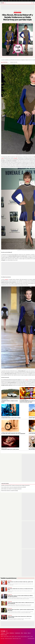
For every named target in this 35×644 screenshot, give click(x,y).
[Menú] (33, 2)
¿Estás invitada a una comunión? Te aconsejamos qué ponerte (11, 488)
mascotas (18, 636)
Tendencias (10, 587)
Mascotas (22, 0)
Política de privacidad (8, 638)
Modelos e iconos (4, 634)
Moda (9, 0)
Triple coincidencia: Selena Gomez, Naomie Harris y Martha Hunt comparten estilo (20, 617)
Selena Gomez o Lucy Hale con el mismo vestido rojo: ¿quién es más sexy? (20, 582)
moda (5, 636)
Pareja (19, 0)
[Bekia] (2, 0)
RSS (20, 638)
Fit (32, 0)
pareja (16, 636)
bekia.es (2, 636)
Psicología (28, 0)
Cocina (14, 0)
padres (13, 636)
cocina (10, 636)
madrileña (6, 279)
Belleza (11, 0)
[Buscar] (32, 2)
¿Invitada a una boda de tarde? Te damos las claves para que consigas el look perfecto (15, 485)
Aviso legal (2, 638)
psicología (25, 636)
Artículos (9, 580)
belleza (7, 636)
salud (22, 636)
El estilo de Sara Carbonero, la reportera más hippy (9, 490)
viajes (32, 636)
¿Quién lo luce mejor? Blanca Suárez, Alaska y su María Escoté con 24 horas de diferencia (21, 603)
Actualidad (5, 0)
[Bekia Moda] (3, 2)
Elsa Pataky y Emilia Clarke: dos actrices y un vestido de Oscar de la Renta (20, 589)
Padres (17, 0)
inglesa (2, 158)
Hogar (31, 0)
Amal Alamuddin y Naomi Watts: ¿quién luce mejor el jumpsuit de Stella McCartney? (21, 610)
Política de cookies (16, 638)
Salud (25, 0)
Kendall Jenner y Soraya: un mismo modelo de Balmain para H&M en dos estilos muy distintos (20, 596)
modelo (26, 379)
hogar (28, 636)
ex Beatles (15, 158)
